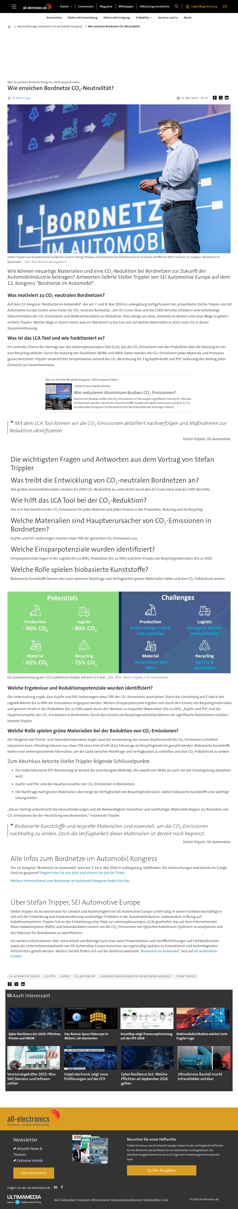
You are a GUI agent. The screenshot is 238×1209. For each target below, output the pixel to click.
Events (64, 6)
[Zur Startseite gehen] (37, 6)
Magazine (106, 6)
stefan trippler (186, 976)
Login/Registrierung (204, 6)
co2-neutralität (85, 976)
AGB (56, 1199)
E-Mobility (142, 18)
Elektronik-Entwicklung (83, 18)
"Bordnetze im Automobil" (160, 951)
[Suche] (176, 6)
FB (63, 1187)
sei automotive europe (24, 976)
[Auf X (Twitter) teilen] (221, 98)
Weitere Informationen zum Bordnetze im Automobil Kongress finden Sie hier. (70, 880)
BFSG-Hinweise (100, 1199)
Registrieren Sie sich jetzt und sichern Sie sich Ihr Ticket (82, 872)
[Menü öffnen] (13, 6)
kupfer (64, 976)
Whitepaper (126, 6)
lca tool (50, 976)
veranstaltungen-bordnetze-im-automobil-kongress (135, 976)
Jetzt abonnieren (34, 1173)
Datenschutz (68, 1199)
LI (56, 1187)
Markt (188, 18)
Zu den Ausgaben (162, 1170)
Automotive (54, 18)
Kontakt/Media (151, 1199)
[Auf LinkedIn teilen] (227, 98)
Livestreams (86, 6)
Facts (165, 1199)
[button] (14, 1065)
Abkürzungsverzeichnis (155, 6)
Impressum (83, 1199)
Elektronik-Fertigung (117, 18)
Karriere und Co (168, 18)
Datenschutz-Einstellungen (126, 1199)
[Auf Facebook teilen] (215, 98)
